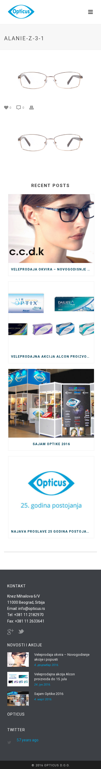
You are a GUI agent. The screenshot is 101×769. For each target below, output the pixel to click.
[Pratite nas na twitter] (21, 631)
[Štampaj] (34, 107)
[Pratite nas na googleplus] (10, 631)
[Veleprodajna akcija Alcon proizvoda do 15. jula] (51, 316)
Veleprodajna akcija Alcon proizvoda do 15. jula (52, 356)
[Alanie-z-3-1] (50, 78)
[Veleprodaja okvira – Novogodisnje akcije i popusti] (51, 228)
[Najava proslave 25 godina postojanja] (51, 490)
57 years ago (28, 740)
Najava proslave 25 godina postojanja (52, 531)
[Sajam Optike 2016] (51, 403)
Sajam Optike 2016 (51, 444)
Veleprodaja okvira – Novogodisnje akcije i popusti (52, 269)
